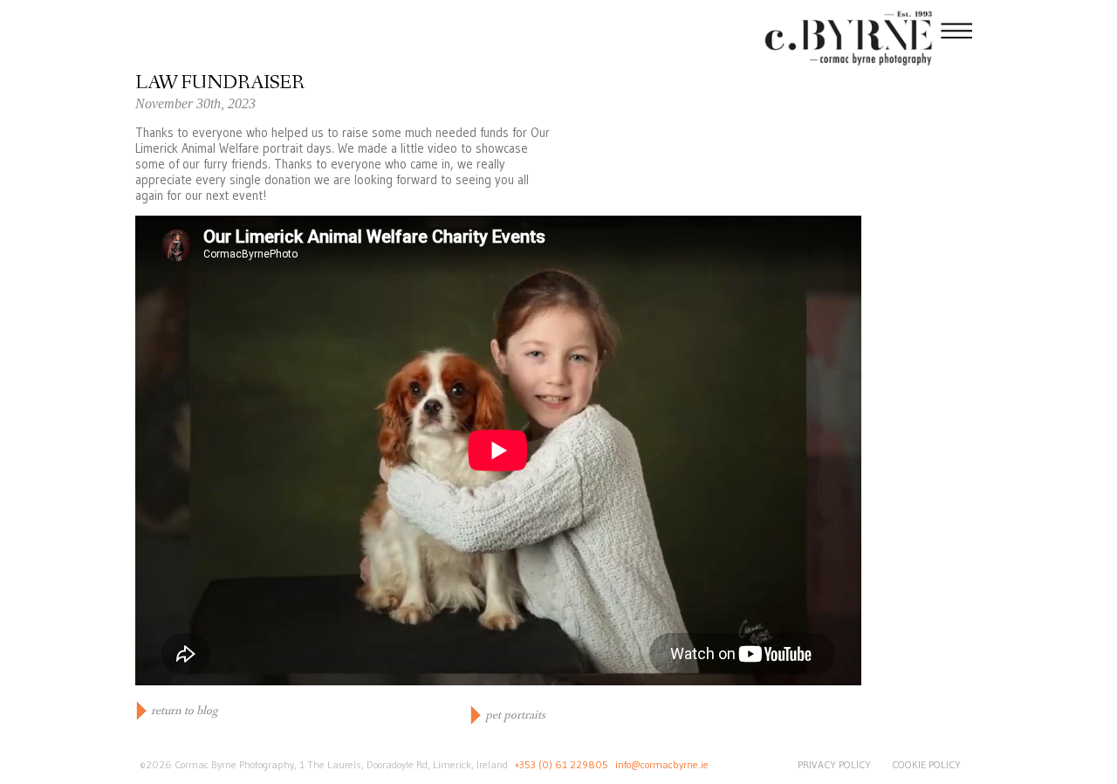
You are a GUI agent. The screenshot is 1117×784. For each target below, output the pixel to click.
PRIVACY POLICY (834, 764)
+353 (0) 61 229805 (561, 764)
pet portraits (515, 715)
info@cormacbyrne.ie (662, 764)
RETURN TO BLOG (184, 711)
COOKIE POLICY (926, 764)
